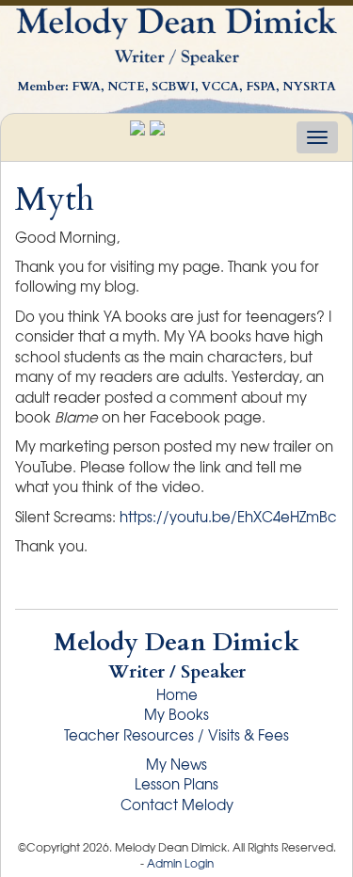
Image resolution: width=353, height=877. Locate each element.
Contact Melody (176, 804)
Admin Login (180, 862)
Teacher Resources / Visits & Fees (176, 735)
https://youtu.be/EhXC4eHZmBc (228, 516)
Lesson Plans (176, 783)
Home (177, 694)
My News (176, 764)
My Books (176, 714)
